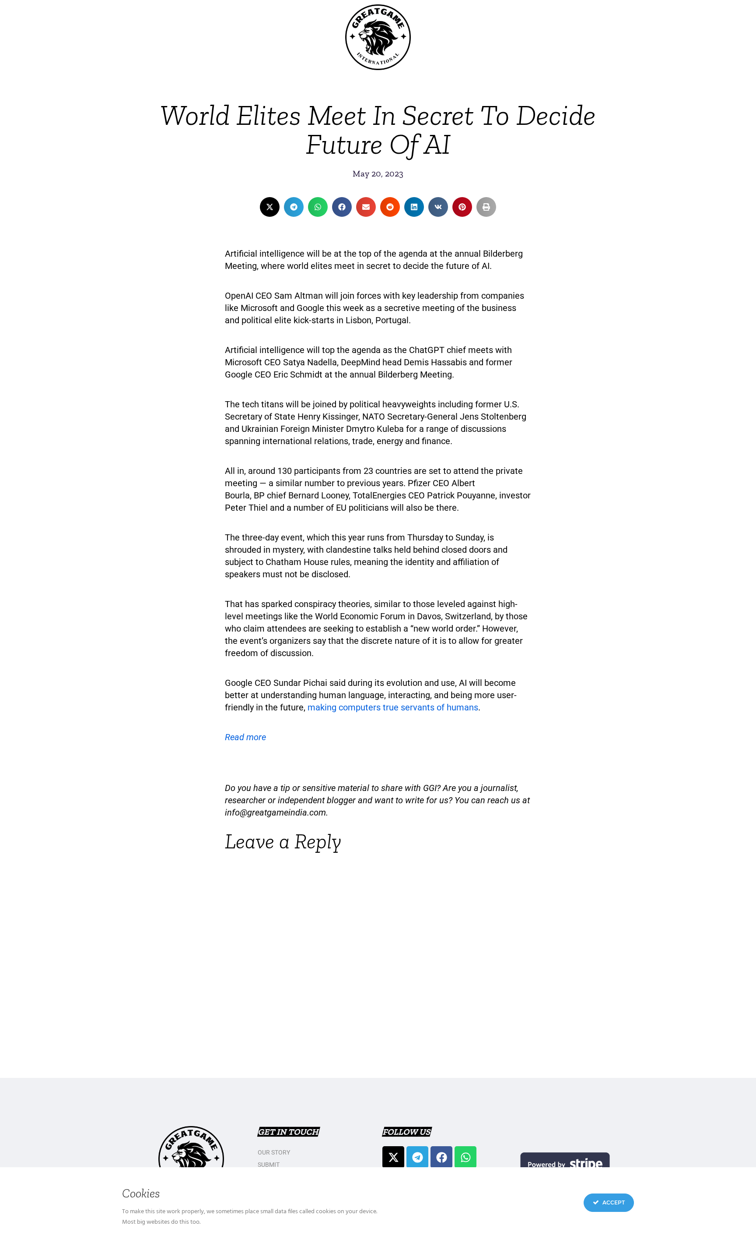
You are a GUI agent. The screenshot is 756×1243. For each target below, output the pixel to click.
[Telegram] (417, 1157)
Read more (245, 737)
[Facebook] (441, 1157)
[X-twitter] (393, 1157)
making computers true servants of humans (393, 707)
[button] (270, 207)
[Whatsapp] (465, 1157)
